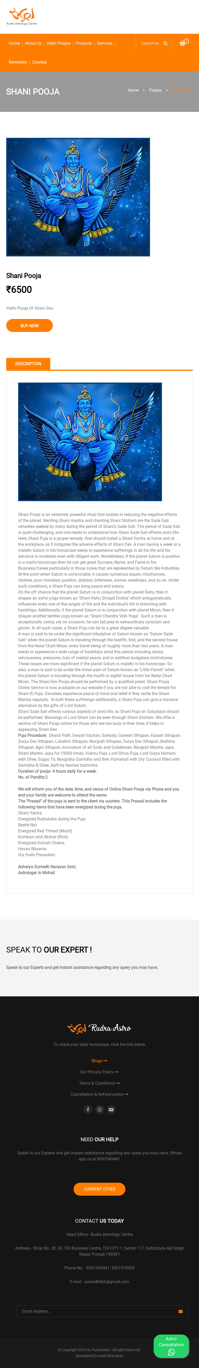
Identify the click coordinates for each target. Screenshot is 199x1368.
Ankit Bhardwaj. (111, 1356)
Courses (39, 62)
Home (14, 43)
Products (84, 43)
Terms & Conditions (97, 1083)
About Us (33, 43)
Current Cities (99, 1189)
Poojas (155, 90)
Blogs (97, 1060)
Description (28, 363)
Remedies (18, 62)
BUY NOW (29, 325)
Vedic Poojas (58, 43)
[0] (182, 44)
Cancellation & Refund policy (97, 1094)
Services (104, 43)
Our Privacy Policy (97, 1072)
